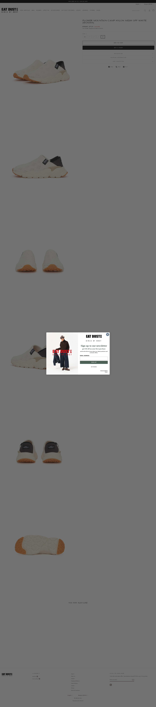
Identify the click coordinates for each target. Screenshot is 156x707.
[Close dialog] (107, 334)
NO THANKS (94, 366)
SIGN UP (94, 362)
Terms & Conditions (104, 370)
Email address (84, 355)
